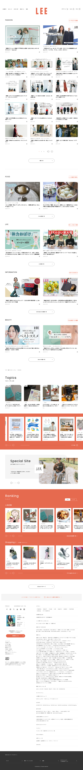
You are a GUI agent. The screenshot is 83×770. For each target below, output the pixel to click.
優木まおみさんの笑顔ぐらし (41, 675)
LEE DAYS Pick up (46, 705)
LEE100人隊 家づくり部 (65, 711)
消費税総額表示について (9, 653)
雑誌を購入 (19, 625)
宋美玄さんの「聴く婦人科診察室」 (65, 676)
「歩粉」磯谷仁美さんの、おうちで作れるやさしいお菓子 (47, 668)
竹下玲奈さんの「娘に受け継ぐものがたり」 (44, 662)
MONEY (65, 609)
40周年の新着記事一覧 (68, 719)
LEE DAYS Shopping (72, 705)
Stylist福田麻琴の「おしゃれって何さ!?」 (44, 645)
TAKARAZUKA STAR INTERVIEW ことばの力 (54, 670)
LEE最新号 (4, 9)
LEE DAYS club (54, 705)
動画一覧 (41, 160)
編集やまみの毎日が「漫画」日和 (61, 664)
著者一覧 (44, 637)
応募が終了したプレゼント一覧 (49, 730)
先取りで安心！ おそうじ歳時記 (42, 653)
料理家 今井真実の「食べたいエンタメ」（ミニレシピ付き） (62, 654)
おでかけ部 (72, 629)
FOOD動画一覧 (41, 216)
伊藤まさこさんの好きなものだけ (42, 673)
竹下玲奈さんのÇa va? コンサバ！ (60, 662)
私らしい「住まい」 (47, 711)
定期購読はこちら (15, 635)
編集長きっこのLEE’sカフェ (41, 665)
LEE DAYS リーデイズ (66, 640)
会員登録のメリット (44, 740)
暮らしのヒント (39, 656)
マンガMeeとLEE (69, 671)
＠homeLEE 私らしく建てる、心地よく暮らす (44, 639)
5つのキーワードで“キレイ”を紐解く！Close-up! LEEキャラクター (48, 640)
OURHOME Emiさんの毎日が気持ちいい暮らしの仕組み (46, 643)
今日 (67, 499)
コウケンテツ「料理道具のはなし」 (50, 671)
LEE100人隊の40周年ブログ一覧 (42, 720)
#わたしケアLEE (58, 639)
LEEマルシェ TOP (39, 698)
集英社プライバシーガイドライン (10, 652)
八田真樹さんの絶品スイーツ (53, 675)
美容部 (59, 629)
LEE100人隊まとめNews (55, 631)
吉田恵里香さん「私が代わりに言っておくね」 (68, 653)
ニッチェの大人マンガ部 (58, 648)
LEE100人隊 (16, 9)
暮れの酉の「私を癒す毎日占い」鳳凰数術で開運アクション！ (47, 678)
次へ (48, 151)
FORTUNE (71, 609)
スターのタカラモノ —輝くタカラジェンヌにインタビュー (57, 647)
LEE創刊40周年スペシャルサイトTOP (43, 719)
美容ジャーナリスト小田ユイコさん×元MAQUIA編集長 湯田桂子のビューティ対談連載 (52, 679)
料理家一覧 (53, 623)
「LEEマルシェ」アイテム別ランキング (51, 698)
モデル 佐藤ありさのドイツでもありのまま (44, 650)
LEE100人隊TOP (39, 629)
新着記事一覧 (49, 713)
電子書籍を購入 (19, 624)
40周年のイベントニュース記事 (57, 719)
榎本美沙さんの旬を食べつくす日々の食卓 (67, 656)
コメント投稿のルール (9, 650)
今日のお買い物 (46, 629)
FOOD (50, 609)
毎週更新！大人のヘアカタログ (42, 657)
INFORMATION (62, 689)
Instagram (10, 609)
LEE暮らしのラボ (63, 642)
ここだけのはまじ (61, 671)
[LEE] (41, 11)
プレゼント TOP (39, 730)
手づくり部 (64, 629)
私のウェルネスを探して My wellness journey (57, 661)
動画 (27, 9)
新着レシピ (48, 623)
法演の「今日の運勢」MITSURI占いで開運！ (57, 657)
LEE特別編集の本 (49, 617)
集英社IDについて (8, 647)
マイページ (56, 740)
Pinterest (20, 609)
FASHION (39, 609)
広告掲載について (8, 642)
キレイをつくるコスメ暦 (40, 647)
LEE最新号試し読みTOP (40, 617)
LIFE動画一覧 (41, 264)
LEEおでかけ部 (55, 642)
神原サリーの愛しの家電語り (41, 661)
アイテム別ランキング (71, 573)
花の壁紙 (49, 665)
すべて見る (73, 445)
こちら (20, 664)
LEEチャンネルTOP (39, 689)
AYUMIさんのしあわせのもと (64, 668)
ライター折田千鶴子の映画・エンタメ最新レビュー (45, 651)
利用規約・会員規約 (8, 649)
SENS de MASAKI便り (40, 670)
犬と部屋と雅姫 (69, 657)
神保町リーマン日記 (69, 659)
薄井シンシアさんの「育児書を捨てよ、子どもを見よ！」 (47, 681)
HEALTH (60, 609)
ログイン (51, 740)
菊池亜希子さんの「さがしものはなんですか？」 (61, 665)
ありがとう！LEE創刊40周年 (69, 670)
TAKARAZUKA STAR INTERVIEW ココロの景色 (61, 645)
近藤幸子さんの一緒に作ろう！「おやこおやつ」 (45, 667)
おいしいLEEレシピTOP (40, 623)
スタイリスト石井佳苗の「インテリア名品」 (44, 648)
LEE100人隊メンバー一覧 (65, 631)
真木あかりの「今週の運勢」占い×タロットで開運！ (46, 659)
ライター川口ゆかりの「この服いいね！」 (61, 650)
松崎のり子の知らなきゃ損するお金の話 (50, 656)
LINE (24, 609)
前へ (6, 445)
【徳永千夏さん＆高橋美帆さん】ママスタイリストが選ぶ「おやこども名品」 (62, 637)
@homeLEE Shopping (57, 713)
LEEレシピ (10, 9)
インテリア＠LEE (39, 671)
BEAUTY (45, 609)
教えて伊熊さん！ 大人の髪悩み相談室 (43, 654)
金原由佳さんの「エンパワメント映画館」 (44, 682)
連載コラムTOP (39, 637)
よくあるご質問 (7, 644)
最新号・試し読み (20, 622)
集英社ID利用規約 (8, 645)
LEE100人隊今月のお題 (46, 631)
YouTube (17, 609)
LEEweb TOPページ (41, 586)
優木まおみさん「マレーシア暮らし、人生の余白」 (65, 651)
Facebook (7, 609)
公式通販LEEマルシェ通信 (54, 653)
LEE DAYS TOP (39, 705)
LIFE (55, 609)
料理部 (68, 629)
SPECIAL (39, 611)
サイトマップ (7, 641)
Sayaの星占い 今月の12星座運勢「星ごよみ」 (66, 643)
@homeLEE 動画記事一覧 (41, 713)
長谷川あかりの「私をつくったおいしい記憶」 (64, 667)
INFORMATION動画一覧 (41, 311)
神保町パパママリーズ (61, 659)
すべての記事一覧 (46, 610)
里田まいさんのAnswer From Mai (65, 681)
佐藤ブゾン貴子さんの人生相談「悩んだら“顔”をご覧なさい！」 (61, 673)
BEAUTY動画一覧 (41, 359)
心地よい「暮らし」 (56, 711)
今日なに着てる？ (53, 629)
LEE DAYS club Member (62, 705)
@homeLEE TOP (39, 711)
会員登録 (38, 740)
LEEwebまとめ (49, 642)
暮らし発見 (38, 631)
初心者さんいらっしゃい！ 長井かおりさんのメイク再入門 (47, 676)
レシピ (73, 499)
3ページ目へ (52, 151)
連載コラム (22, 9)
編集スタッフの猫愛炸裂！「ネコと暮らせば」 (44, 664)
